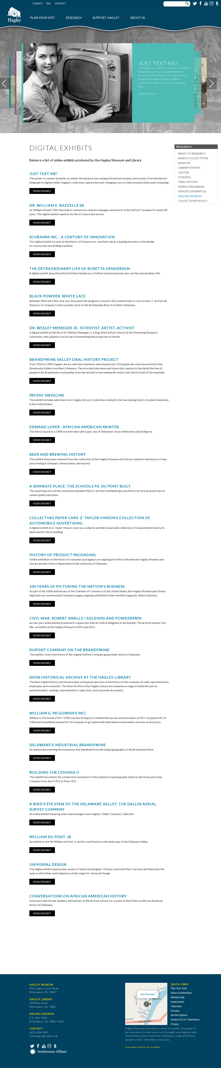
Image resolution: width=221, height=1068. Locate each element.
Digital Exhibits (190, 196)
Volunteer (176, 1006)
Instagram (211, 3)
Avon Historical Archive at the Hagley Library (80, 677)
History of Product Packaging (62, 554)
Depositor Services (192, 191)
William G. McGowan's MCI (57, 713)
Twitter (194, 3)
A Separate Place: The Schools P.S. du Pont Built (80, 486)
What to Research (192, 153)
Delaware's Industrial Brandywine (67, 745)
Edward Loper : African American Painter (74, 427)
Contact (60, 3)
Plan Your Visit (42, 17)
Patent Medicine (46, 395)
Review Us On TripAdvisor (185, 1019)
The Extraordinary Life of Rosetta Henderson (79, 268)
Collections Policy (192, 200)
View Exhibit (42, 191)
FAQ (48, 3)
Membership (177, 997)
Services (184, 163)
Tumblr (216, 3)
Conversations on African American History (78, 896)
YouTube (205, 3)
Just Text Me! (43, 173)
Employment (177, 1001)
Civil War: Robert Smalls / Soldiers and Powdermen (85, 618)
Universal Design (47, 864)
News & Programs (191, 186)
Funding (184, 177)
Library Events (189, 167)
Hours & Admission (181, 992)
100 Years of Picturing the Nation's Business (77, 586)
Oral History (188, 181)
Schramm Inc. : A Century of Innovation (72, 237)
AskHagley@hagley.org (43, 1035)
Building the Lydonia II (54, 772)
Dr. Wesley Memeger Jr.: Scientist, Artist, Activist (81, 328)
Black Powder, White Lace (57, 296)
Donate (37, 3)
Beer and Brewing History (57, 454)
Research (74, 17)
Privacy (175, 1024)
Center (183, 172)
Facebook (200, 3)
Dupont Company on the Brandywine (69, 650)
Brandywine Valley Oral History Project (74, 359)
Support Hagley (106, 17)
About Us (137, 17)
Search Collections (193, 158)
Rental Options (179, 1015)
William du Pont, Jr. (50, 837)
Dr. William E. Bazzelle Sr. (57, 205)
